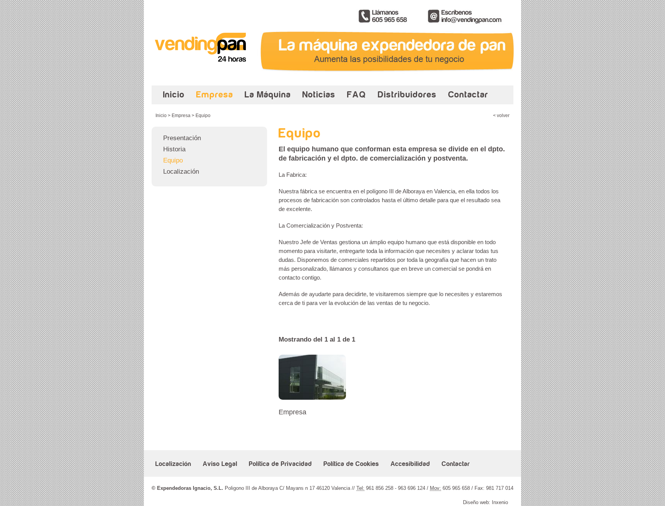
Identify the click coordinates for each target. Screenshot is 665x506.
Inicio (174, 94)
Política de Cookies (351, 464)
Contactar (468, 94)
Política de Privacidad (280, 464)
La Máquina (268, 94)
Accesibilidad (410, 464)
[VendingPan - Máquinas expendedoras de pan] (203, 72)
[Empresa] (312, 397)
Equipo (173, 160)
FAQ (356, 94)
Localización (181, 171)
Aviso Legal (220, 464)
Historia (174, 149)
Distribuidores (407, 94)
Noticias (319, 94)
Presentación (182, 138)
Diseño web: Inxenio (485, 502)
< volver (501, 115)
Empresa (214, 94)
